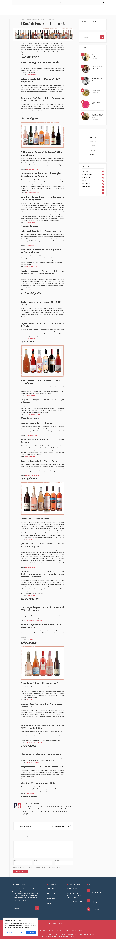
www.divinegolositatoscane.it (33, 762)
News (80, 930)
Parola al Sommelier (87, 174)
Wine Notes (51, 19)
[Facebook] (96, 2)
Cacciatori (77, 891)
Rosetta (76, 888)
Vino (67, 930)
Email (36, 860)
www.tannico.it (30, 93)
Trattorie (84, 180)
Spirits (74, 930)
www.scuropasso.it (30, 567)
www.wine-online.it (30, 456)
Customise (10, 932)
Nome (15, 860)
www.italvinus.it (30, 539)
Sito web (57, 860)
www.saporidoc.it (30, 222)
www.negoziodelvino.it (32, 169)
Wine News (85, 189)
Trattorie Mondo (86, 186)
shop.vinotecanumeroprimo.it (35, 742)
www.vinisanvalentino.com (32, 414)
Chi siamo (42, 930)
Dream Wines (85, 171)
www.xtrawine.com (32, 74)
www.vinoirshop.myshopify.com (34, 620)
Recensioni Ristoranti (87, 177)
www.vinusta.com (30, 338)
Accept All (31, 932)
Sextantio (93, 154)
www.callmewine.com (31, 266)
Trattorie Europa (86, 183)
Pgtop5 (51, 930)
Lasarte (93, 146)
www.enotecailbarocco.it (32, 475)
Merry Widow (93, 137)
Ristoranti (59, 930)
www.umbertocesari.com (32, 115)
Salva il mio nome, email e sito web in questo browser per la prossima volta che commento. (38, 867)
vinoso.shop (28, 779)
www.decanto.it (30, 245)
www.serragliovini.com (32, 192)
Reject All (20, 932)
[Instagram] (98, 2)
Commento (16, 840)
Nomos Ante (79, 901)
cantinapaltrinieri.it (32, 595)
